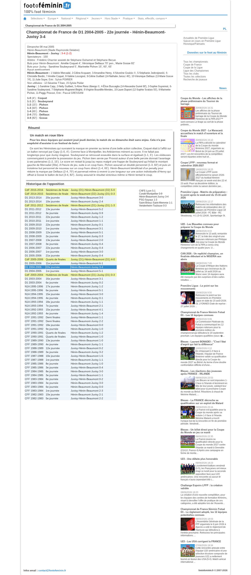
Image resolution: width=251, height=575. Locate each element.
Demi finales (53, 317)
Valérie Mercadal (61, 73)
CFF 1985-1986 (34, 363)
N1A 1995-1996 (34, 286)
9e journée (52, 328)
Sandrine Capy (47, 86)
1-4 (101, 313)
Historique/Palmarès (194, 43)
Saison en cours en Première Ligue (202, 41)
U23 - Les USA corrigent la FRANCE (201, 541)
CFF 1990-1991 (34, 332)
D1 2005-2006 (33, 255)
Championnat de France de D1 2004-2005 (48, 25)
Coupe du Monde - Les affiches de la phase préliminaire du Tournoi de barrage (201, 101)
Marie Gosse (123, 63)
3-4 (101, 267)
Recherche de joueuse (195, 79)
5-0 (113, 189)
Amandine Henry (103, 73)
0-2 (101, 282)
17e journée (53, 286)
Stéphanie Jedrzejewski (151, 73)
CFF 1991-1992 (34, 317)
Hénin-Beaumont (37, 53)
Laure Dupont (125, 89)
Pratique (128, 18)
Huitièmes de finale (57, 274)
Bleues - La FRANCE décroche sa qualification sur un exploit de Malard (202, 402)
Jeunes (95, 18)
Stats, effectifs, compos (151, 18)
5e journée (52, 398)
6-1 (101, 263)
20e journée (53, 197)
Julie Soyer (41, 79)
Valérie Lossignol (76, 76)
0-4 (101, 243)
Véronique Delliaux (93, 63)
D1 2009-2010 (33, 224)
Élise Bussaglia (111, 86)
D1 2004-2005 (33, 267)
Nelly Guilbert (66, 86)
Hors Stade (111, 18)
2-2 (101, 321)
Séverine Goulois (124, 73)
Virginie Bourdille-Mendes (99, 89)
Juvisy (55, 53)
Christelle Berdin (36, 76)
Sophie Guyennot (159, 86)
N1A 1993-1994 (34, 301)
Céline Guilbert (96, 76)
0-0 (101, 325)
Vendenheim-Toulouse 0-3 (152, 205)
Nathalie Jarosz (117, 76)
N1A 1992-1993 (34, 309)
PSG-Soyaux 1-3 (148, 199)
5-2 (101, 209)
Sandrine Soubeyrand (61, 66)
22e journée (53, 216)
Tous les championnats (195, 61)
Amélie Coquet (69, 63)
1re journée (52, 220)
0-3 (113, 193)
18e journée (53, 301)
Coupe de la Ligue (192, 67)
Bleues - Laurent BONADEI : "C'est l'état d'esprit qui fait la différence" (203, 343)
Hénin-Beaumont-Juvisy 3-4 (153, 196)
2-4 (101, 201)
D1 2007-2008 (33, 240)
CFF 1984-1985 (34, 371)
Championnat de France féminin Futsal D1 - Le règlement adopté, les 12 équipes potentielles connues (204, 512)
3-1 (101, 228)
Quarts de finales (56, 259)
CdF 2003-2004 (34, 274)
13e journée (53, 209)
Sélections (37, 18)
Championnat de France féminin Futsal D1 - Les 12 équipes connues (203, 314)
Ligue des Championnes (196, 70)
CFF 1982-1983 (34, 394)
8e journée (52, 363)
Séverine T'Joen (56, 83)
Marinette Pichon (88, 66)
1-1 (101, 220)
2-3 (101, 390)
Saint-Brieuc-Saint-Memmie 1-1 (155, 202)
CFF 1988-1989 (34, 348)
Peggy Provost (47, 93)
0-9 (101, 213)
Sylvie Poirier (76, 83)
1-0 (101, 328)
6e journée (52, 282)
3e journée (52, 213)
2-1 (101, 305)
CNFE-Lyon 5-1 (147, 190)
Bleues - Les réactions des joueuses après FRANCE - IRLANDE (201, 372)
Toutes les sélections (194, 76)
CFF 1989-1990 (34, 340)
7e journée (52, 305)
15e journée (53, 294)
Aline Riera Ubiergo (87, 86)
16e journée (53, 278)
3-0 (101, 197)
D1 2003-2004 (33, 278)
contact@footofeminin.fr (52, 570)
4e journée (52, 298)
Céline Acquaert (82, 73)
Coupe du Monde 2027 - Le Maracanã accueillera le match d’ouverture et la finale (202, 133)
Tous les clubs (191, 73)
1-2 (101, 216)
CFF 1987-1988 (34, 355)
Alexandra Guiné (133, 86)
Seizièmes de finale (57, 189)
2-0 (101, 240)
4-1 (101, 309)
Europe (52, 18)
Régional (81, 18)
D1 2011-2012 (33, 209)
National (66, 18)
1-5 (101, 355)
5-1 (101, 232)
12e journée (53, 232)
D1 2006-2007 (33, 247)
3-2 (101, 352)
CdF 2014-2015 (34, 193)
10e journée (53, 201)
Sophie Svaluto (145, 89)
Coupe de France (192, 64)
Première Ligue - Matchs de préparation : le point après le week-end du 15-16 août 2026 (204, 195)
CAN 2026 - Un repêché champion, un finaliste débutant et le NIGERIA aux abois (202, 256)
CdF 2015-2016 (34, 189)
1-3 (113, 205)
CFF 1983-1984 (34, 379)
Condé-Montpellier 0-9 (150, 193)
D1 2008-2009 (33, 232)
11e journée (53, 263)
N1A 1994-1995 (34, 294)
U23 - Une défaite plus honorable (199, 459)
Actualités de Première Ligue (198, 38)
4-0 (113, 259)
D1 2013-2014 (33, 197)
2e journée (52, 236)
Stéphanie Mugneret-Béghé (67, 89)
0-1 (101, 224)
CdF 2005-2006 (34, 259)
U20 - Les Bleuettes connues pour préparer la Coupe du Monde (200, 225)
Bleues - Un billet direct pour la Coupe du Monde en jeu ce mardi (202, 431)
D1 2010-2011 (33, 216)
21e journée (53, 255)
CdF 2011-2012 (34, 205)
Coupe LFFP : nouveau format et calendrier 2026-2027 (199, 164)
